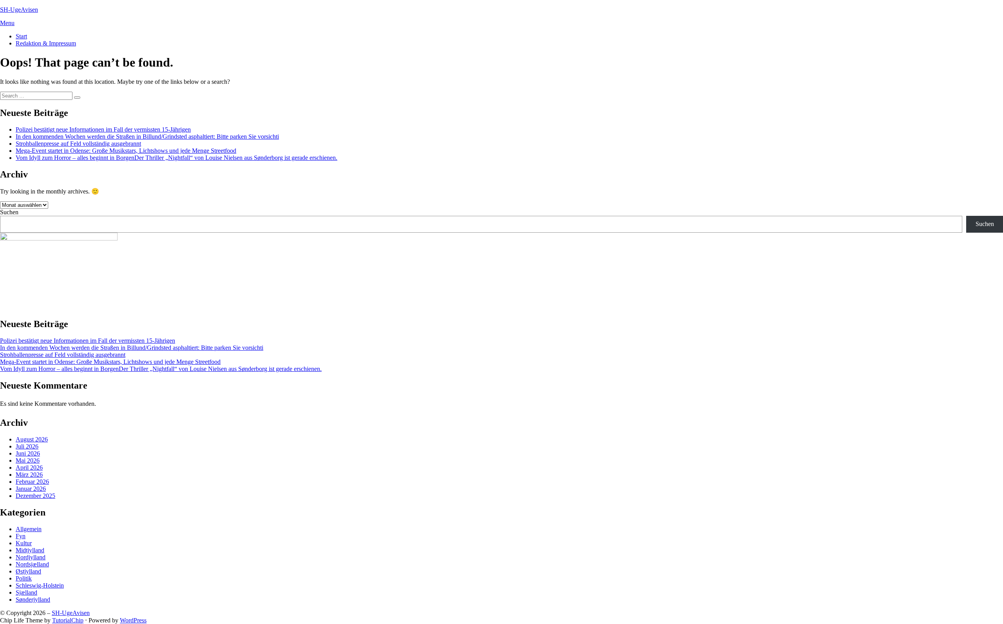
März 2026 (29, 474)
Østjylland (28, 571)
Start (21, 36)
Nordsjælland (32, 564)
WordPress (133, 620)
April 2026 (29, 467)
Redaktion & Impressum (46, 43)
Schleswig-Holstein (40, 585)
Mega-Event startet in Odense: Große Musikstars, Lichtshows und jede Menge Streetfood (126, 150)
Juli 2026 (27, 446)
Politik (24, 578)
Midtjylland (30, 550)
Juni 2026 (28, 453)
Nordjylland (30, 557)
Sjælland (26, 592)
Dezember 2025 (35, 495)
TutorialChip (67, 620)
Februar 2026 (32, 481)
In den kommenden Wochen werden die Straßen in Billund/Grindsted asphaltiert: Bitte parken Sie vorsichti (147, 136)
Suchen (9, 212)
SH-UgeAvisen (19, 9)
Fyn (20, 536)
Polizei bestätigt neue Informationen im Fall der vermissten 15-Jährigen (103, 129)
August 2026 (32, 439)
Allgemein (29, 529)
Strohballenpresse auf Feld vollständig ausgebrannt (78, 143)
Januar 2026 (31, 488)
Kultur (24, 543)
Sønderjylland (33, 599)
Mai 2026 (28, 460)
